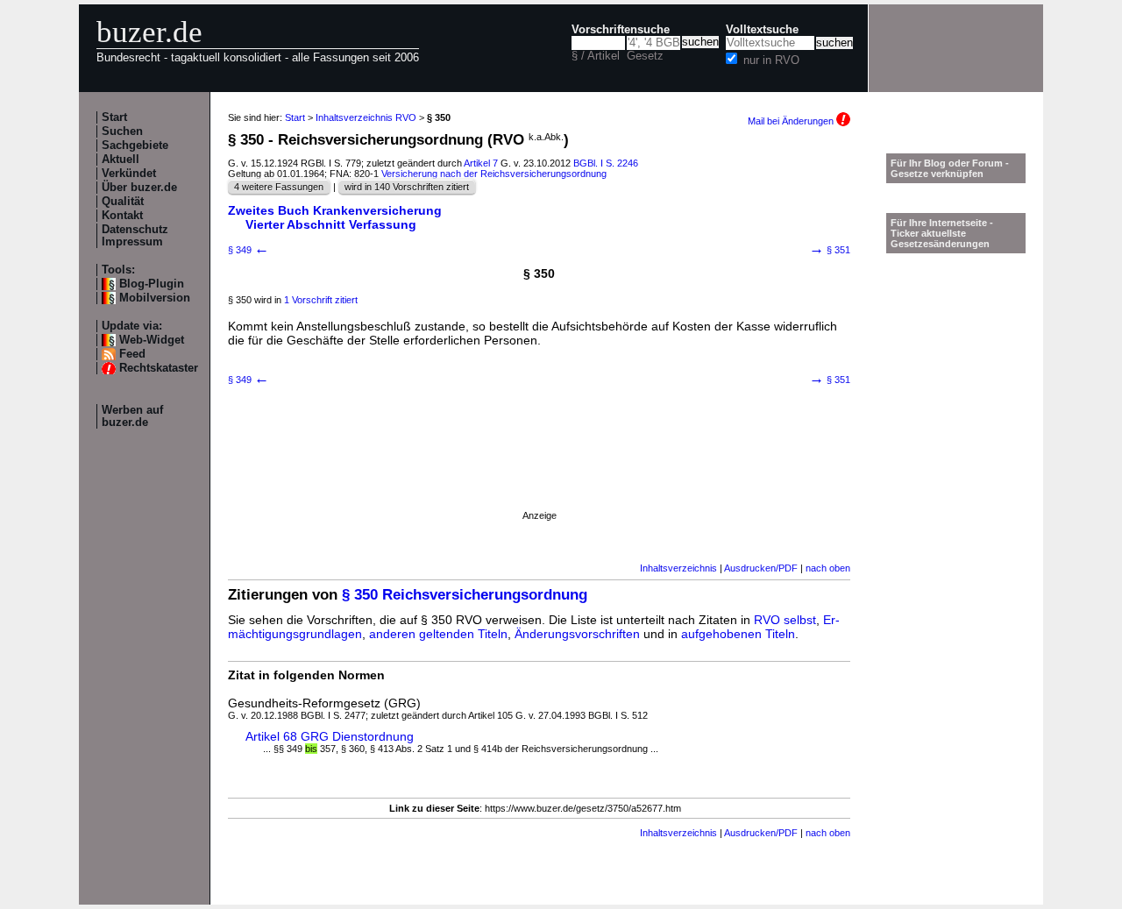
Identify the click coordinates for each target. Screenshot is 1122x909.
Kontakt (122, 215)
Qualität (123, 201)
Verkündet (129, 173)
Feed (132, 354)
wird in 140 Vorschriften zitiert (406, 186)
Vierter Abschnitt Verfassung (330, 224)
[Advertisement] (539, 470)
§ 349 (248, 250)
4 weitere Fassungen (278, 186)
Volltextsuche (762, 30)
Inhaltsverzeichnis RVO (366, 117)
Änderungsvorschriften (577, 634)
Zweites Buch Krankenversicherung (335, 210)
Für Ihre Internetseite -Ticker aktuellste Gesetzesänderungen (942, 233)
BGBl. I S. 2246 (605, 163)
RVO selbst (785, 620)
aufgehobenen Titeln (738, 634)
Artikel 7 (481, 163)
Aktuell (120, 159)
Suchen (122, 131)
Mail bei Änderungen (792, 121)
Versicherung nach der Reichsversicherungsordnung (494, 173)
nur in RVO (771, 60)
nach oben (828, 568)
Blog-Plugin (151, 284)
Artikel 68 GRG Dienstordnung (329, 736)
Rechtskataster (158, 368)
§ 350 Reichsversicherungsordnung (464, 594)
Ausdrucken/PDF (761, 568)
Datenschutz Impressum (135, 236)
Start (114, 117)
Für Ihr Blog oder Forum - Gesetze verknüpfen (950, 168)
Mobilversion (154, 298)
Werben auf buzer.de (132, 416)
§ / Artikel (596, 56)
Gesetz (645, 56)
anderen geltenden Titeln (438, 634)
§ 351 (829, 250)
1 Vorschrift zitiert (321, 300)
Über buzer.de (139, 187)
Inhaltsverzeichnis (678, 568)
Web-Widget (151, 340)
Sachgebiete (135, 145)
